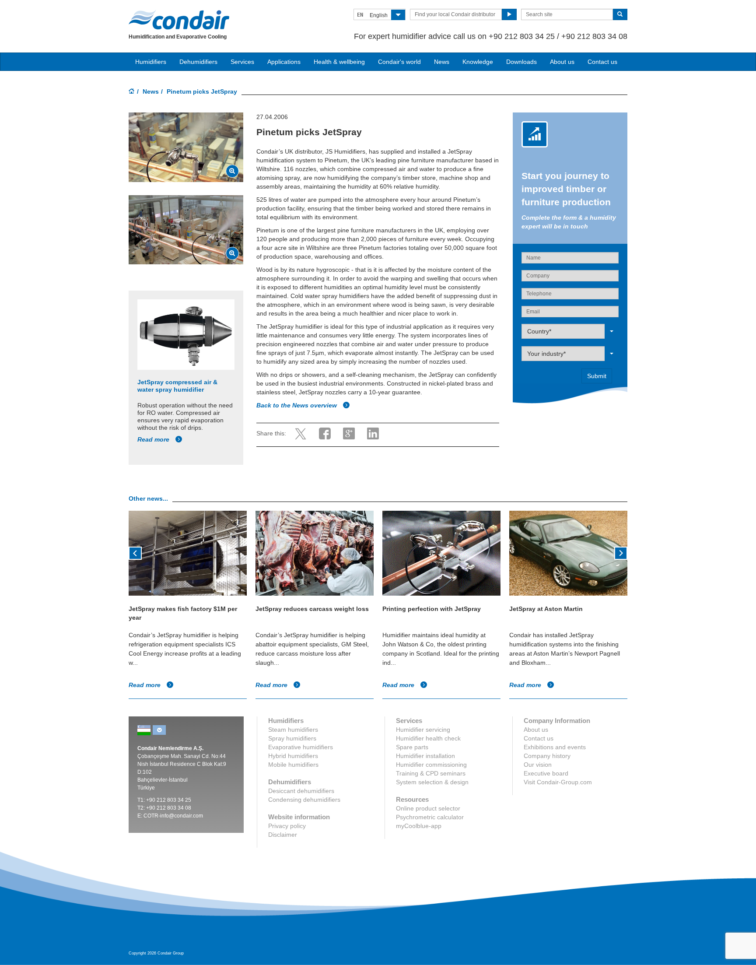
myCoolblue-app (418, 825)
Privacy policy (287, 825)
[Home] (132, 91)
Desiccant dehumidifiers (301, 790)
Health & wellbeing (339, 61)
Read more (154, 439)
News (441, 61)
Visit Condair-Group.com (558, 782)
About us (562, 61)
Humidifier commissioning (431, 764)
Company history (547, 755)
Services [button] (242, 61)
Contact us (602, 61)
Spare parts (412, 747)
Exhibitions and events (555, 747)
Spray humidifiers (292, 738)
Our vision (538, 764)
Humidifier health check (428, 738)
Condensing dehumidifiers (304, 799)
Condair (179, 20)
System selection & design (432, 782)
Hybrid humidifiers (293, 755)
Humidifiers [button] (150, 61)
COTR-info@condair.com (173, 816)
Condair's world (399, 61)
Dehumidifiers (198, 61)
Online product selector (428, 808)
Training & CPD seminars (431, 773)
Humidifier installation (425, 755)
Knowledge (477, 61)
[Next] (620, 552)
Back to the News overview (297, 405)
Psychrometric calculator (430, 817)
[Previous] (135, 552)
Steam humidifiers (293, 729)
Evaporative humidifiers (300, 747)
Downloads (521, 61)
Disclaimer (282, 834)
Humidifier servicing (423, 729)
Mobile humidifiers (293, 764)
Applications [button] (284, 61)
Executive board (546, 773)
